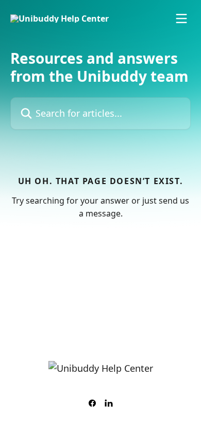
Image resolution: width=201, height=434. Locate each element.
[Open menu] (181, 18)
